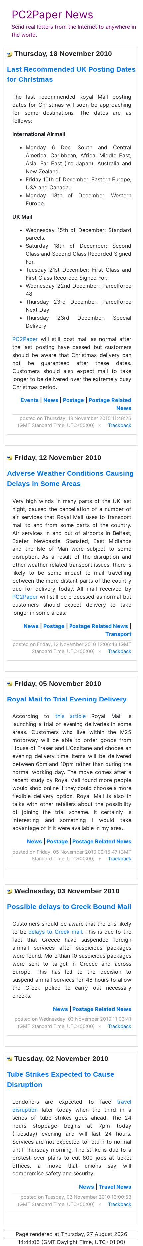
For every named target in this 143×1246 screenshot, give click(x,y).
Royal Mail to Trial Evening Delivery (67, 699)
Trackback (119, 425)
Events (30, 400)
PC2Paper (25, 339)
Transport (118, 634)
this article (70, 716)
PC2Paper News (52, 14)
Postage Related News (98, 626)
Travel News (115, 1186)
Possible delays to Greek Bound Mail (69, 906)
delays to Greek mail (55, 931)
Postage (73, 400)
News (50, 400)
